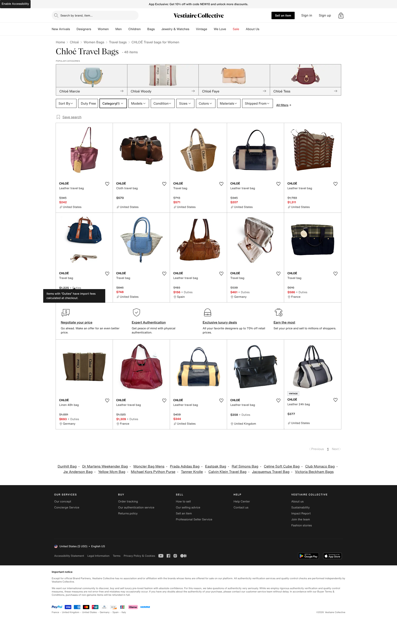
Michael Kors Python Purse (153, 471)
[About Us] (262, 29)
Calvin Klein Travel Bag (227, 471)
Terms (116, 556)
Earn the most (284, 322)
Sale (236, 29)
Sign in (306, 15)
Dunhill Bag (67, 466)
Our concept (62, 501)
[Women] (112, 29)
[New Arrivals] (73, 29)
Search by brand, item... (76, 15)
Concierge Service (66, 507)
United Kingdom (70, 612)
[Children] (144, 29)
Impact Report (301, 513)
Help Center (242, 501)
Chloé (74, 42)
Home (60, 42)
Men (118, 29)
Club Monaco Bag (320, 466)
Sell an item (283, 15)
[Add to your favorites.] (107, 183)
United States (89, 612)
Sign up (325, 15)
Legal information (98, 556)
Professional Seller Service (194, 519)
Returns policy (128, 513)
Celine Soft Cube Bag (282, 466)
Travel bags (118, 42)
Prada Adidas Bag (185, 466)
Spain (115, 612)
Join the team (300, 519)
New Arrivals (61, 29)
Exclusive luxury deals (220, 322)
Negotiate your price (76, 322)
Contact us (241, 507)
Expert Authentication (149, 322)
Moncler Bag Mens (148, 466)
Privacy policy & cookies (139, 556)
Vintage (201, 29)
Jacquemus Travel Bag (270, 471)
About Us (252, 29)
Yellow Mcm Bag (111, 471)
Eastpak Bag (215, 466)
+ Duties (75, 288)
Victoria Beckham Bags (314, 471)
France (55, 612)
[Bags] (158, 29)
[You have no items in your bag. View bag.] (341, 15)
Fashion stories (301, 525)
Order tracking (128, 501)
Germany (105, 612)
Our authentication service (136, 507)
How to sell (183, 501)
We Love (220, 29)
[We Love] (229, 29)
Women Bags (94, 42)
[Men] (125, 29)
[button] (341, 15)
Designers (84, 29)
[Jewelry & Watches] (192, 29)
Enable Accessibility (15, 4)
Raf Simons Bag (245, 466)
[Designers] (94, 29)
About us (297, 501)
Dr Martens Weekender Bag (105, 466)
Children (134, 29)
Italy (124, 612)
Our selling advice (188, 507)
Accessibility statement (69, 556)
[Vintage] (210, 29)
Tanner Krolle (192, 471)
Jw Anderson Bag (77, 471)
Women (103, 29)
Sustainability (300, 507)
